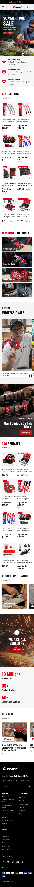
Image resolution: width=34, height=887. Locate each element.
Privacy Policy (6, 849)
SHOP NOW (26, 433)
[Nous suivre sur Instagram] (13, 862)
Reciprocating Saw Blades (8, 806)
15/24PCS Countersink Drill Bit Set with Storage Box (9, 185)
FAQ (3, 833)
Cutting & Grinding (7, 810)
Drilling (4, 817)
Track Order (5, 839)
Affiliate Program (24, 804)
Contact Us (5, 836)
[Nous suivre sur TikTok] (22, 862)
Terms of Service (7, 853)
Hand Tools (5, 823)
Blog (20, 814)
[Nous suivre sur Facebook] (3, 862)
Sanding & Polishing (8, 820)
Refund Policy (6, 846)
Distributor (22, 807)
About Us (22, 797)
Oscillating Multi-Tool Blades (8, 801)
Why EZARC (22, 801)
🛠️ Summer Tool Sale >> (17, 2)
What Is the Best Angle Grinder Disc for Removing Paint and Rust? (14, 747)
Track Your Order (7, 856)
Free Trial (22, 810)
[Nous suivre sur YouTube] (17, 862)
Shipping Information (8, 843)
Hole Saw (5, 813)
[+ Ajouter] (14, 114)
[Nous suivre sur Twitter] (8, 862)
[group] (17, 33)
